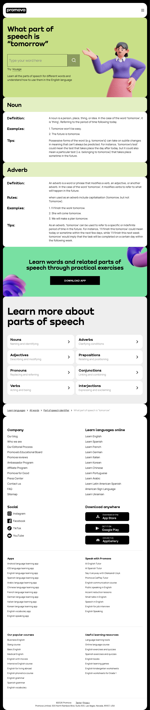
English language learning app (22, 573)
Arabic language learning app (22, 582)
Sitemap (12, 494)
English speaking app (18, 615)
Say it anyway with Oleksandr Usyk (102, 573)
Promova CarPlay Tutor (96, 577)
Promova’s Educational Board (24, 452)
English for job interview (97, 606)
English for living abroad (19, 668)
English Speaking (94, 611)
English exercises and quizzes (100, 649)
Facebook (19, 521)
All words (34, 410)
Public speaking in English (98, 587)
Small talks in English (95, 596)
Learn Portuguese (96, 473)
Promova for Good (18, 473)
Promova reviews (17, 457)
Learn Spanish (94, 441)
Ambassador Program (20, 462)
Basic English (14, 649)
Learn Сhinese (94, 468)
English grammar (15, 678)
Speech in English (94, 601)
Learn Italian (92, 457)
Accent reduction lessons (98, 592)
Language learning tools (97, 639)
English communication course (101, 582)
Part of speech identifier (56, 410)
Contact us (14, 483)
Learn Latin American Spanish (103, 483)
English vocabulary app (19, 611)
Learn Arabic (92, 478)
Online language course (97, 644)
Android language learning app (22, 563)
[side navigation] (142, 10)
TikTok (17, 528)
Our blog (12, 436)
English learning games (97, 663)
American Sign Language (100, 489)
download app (75, 280)
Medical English (15, 654)
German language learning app (22, 596)
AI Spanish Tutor (93, 568)
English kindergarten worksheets (102, 668)
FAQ (9, 489)
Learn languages (16, 410)
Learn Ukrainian (94, 494)
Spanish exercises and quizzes (100, 654)
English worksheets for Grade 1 (100, 673)
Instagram (19, 513)
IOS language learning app (20, 568)
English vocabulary (17, 687)
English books (92, 658)
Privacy (86, 702)
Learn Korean (93, 462)
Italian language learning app (22, 601)
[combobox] (9, 60)
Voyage (17, 69)
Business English (16, 639)
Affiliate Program (17, 468)
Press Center (15, 478)
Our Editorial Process (20, 447)
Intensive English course (20, 663)
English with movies (17, 658)
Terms (78, 702)
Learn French (93, 447)
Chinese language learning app (23, 587)
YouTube (18, 535)
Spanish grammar (16, 682)
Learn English (93, 436)
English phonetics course (20, 673)
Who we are (14, 441)
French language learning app (22, 592)
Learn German (93, 452)
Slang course (14, 644)
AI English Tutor (93, 563)
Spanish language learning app (23, 577)
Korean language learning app (22, 606)
